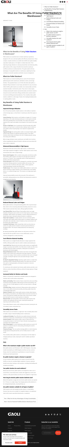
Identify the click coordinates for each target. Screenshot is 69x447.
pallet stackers (6, 67)
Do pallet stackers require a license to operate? (53, 35)
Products (10, 428)
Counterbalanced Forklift (30, 425)
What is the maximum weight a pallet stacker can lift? (54, 32)
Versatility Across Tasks (52, 27)
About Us (10, 430)
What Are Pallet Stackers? (51, 7)
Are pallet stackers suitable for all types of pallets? (55, 46)
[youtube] (60, 2)
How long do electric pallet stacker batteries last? (53, 42)
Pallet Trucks (28, 430)
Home (9, 425)
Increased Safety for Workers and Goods (55, 24)
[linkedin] (62, 2)
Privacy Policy (17, 425)
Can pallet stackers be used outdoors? (53, 39)
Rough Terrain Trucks (29, 435)
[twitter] (60, 414)
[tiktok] (57, 414)
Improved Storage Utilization (54, 12)
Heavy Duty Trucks (29, 438)
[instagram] (54, 414)
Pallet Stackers (30, 52)
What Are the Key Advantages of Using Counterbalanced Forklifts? (25, 398)
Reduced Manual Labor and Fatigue (53, 18)
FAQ (45, 29)
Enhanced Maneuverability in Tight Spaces (54, 15)
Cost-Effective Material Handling (55, 21)
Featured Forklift (28, 433)
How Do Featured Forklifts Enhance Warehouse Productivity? (24, 401)
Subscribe (58, 432)
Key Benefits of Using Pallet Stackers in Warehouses (54, 9)
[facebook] (64, 2)
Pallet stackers (6, 56)
